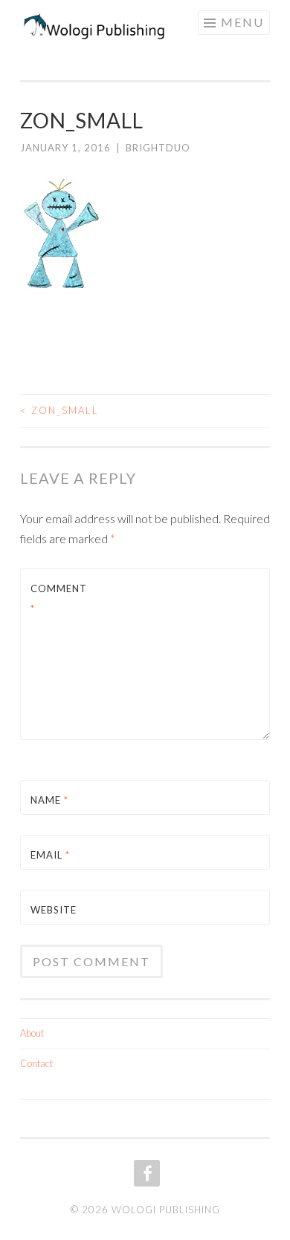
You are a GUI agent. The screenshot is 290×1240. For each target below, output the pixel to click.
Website (53, 910)
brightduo (158, 148)
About (32, 1033)
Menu (242, 22)
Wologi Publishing (166, 1210)
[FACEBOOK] (145, 1173)
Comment (58, 598)
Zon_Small (59, 410)
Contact (36, 1063)
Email (50, 855)
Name (49, 800)
